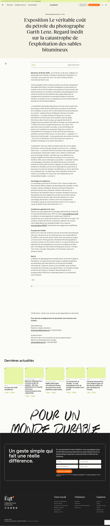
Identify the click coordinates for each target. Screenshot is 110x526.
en (106, 5)
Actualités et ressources (20, 5)
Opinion (6, 385)
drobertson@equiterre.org (40, 330)
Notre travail (9, 5)
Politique (12, 392)
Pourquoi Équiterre (32, 5)
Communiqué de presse (30, 379)
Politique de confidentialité (78, 474)
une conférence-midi (70, 214)
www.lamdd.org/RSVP (39, 225)
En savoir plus (38, 1)
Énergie (33, 64)
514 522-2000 (8, 505)
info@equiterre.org (10, 503)
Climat (89, 392)
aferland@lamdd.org (38, 342)
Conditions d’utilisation (91, 474)
